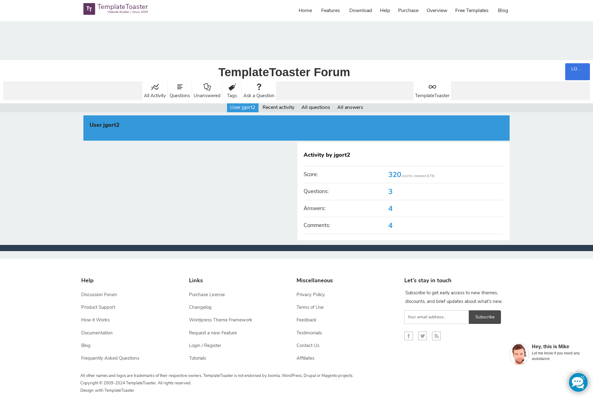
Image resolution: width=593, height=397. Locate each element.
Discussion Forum (99, 295)
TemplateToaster (432, 96)
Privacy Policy (310, 295)
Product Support (98, 307)
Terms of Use (310, 307)
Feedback (306, 320)
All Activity (155, 96)
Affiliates (305, 358)
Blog (503, 10)
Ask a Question (259, 96)
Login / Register (205, 345)
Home (305, 10)
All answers (350, 107)
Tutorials (197, 358)
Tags (232, 96)
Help (385, 10)
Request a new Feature (213, 333)
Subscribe (484, 317)
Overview (437, 10)
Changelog (200, 307)
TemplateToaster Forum (284, 72)
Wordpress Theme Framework (220, 320)
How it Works (95, 320)
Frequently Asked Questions (110, 358)
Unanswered (207, 96)
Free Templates (472, 10)
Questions (180, 96)
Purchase (408, 10)
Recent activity (278, 107)
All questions (315, 107)
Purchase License (207, 295)
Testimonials (309, 333)
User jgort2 (242, 107)
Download (360, 10)
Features (330, 10)
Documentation (97, 333)
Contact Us (307, 345)
